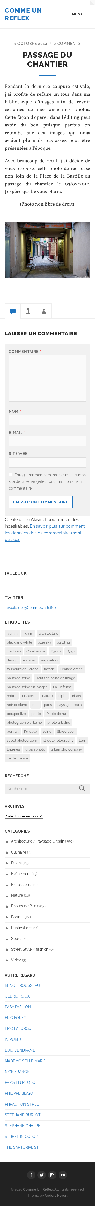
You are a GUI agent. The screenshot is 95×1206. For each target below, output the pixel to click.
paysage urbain (69, 705)
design (12, 660)
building (63, 642)
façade (49, 669)
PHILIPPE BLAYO (19, 1093)
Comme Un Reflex (23, 14)
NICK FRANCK (17, 1071)
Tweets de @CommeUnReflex (30, 607)
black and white (19, 642)
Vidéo (16, 960)
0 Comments (67, 43)
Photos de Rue (23, 906)
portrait (12, 731)
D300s (56, 651)
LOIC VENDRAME (20, 1050)
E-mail (17, 432)
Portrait (17, 917)
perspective (16, 714)
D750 (70, 651)
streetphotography (58, 740)
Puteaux (30, 731)
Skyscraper (66, 731)
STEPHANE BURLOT (23, 1115)
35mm (28, 633)
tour (82, 740)
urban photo (35, 749)
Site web (18, 453)
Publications (21, 927)
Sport (16, 938)
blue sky (44, 642)
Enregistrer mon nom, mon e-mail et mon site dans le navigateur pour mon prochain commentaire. (47, 481)
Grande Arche (71, 669)
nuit (35, 705)
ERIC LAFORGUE (19, 1028)
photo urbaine (59, 723)
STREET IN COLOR (21, 1136)
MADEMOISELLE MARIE (25, 1061)
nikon (76, 696)
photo (36, 714)
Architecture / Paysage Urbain (37, 841)
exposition (49, 660)
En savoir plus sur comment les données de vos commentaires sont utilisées (45, 533)
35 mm (12, 633)
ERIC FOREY (15, 1017)
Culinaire (18, 852)
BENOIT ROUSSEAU (22, 985)
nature (47, 696)
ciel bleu (14, 651)
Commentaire (25, 351)
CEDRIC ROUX (17, 996)
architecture (48, 633)
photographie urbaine (24, 723)
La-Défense (62, 687)
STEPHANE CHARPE (22, 1125)
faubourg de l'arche (23, 669)
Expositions (21, 884)
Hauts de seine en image (55, 678)
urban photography (66, 749)
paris (48, 705)
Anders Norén (56, 1195)
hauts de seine (18, 678)
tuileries (13, 749)
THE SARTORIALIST (22, 1147)
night (62, 696)
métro (12, 696)
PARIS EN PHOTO (20, 1082)
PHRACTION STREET (23, 1104)
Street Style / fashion (29, 949)
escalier (29, 660)
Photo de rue (56, 714)
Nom (15, 411)
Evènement (21, 873)
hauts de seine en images (27, 687)
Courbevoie (35, 651)
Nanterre (29, 696)
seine (47, 731)
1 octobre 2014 (31, 43)
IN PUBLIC (14, 1039)
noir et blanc (17, 705)
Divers (16, 863)
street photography (22, 740)
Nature (17, 895)
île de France (17, 758)
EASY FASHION (18, 1007)
